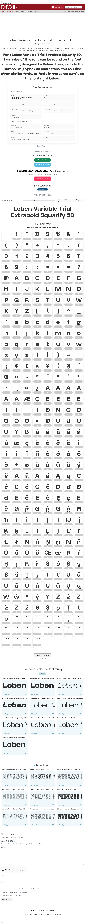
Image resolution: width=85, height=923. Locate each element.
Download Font (43, 160)
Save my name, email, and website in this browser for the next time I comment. (25, 889)
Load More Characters (43, 655)
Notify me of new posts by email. (12, 895)
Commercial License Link (42, 155)
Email (3, 882)
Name (3, 875)
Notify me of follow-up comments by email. (15, 892)
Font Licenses (47, 914)
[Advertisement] (42, 24)
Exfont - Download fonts (42, 910)
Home (2, 11)
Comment (4, 847)
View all (43, 674)
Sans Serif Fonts (10, 11)
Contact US (57, 914)
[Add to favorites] (25, 694)
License (37, 151)
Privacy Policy (28, 914)
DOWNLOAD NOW (42, 178)
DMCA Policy (38, 914)
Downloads (41, 149)
